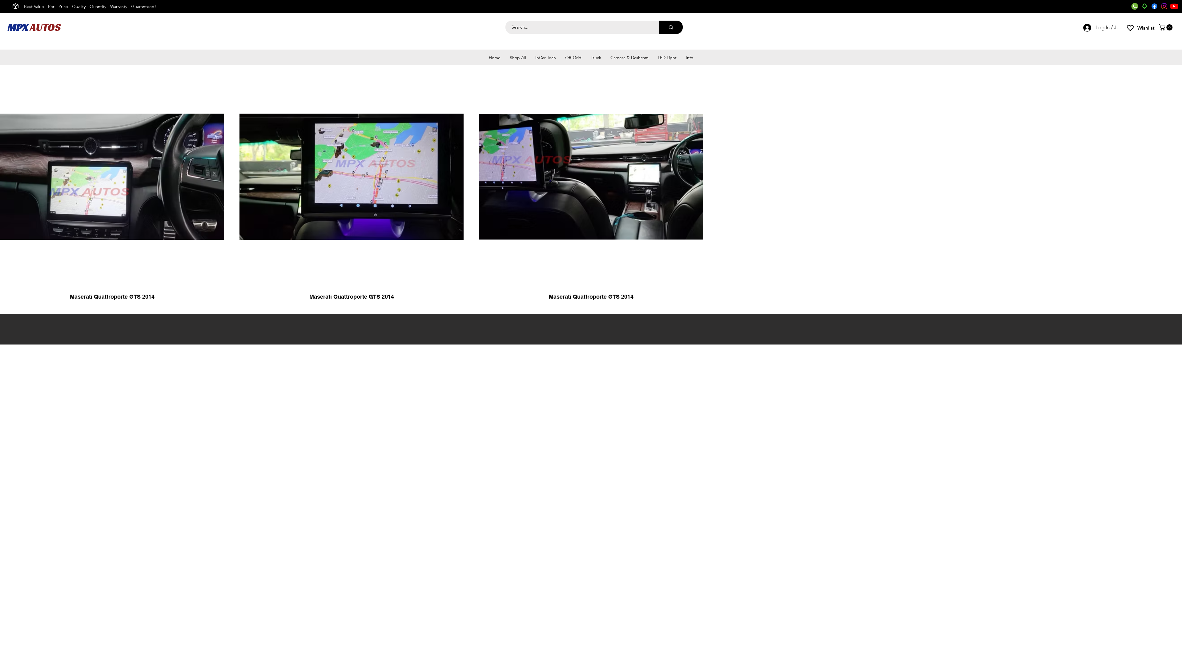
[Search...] (671, 27)
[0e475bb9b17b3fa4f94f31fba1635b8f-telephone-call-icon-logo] (1135, 6)
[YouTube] (1174, 6)
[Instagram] (1164, 6)
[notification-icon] (1144, 6)
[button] (1166, 27)
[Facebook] (1154, 6)
